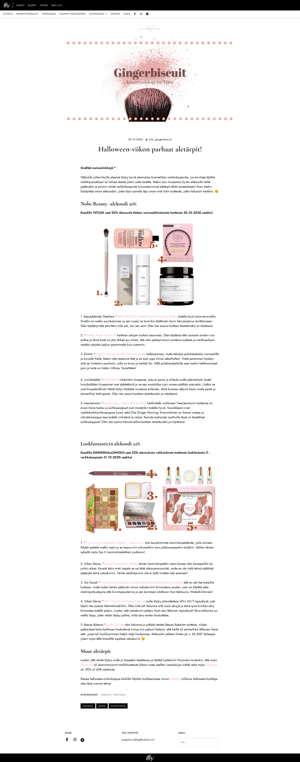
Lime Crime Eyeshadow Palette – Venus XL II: (115, 542)
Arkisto (115, 13)
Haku (127, 13)
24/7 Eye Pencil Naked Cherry (124, 601)
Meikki (102, 706)
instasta (174, 679)
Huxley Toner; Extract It (100, 335)
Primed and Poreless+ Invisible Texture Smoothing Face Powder (141, 582)
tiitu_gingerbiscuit (160, 139)
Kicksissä (211, 665)
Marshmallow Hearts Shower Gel (124, 403)
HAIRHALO (110, 379)
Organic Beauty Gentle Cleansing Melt (120, 354)
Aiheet (20, 5)
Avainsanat (98, 13)
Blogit (32, 5)
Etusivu (8, 13)
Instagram (49, 13)
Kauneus (88, 706)
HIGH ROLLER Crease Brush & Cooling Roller (146, 316)
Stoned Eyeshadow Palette (120, 563)
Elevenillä (87, 665)
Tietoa (44, 5)
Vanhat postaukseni (72, 13)
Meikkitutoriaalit (27, 13)
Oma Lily (56, 5)
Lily (150, 758)
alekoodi (106, 695)
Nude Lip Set (114, 624)
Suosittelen (118, 706)
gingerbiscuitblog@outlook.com (138, 739)
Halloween (119, 695)
